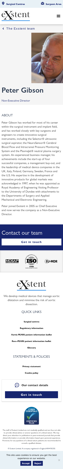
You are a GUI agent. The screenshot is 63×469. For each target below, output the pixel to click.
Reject (37, 463)
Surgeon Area (53, 4)
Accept (26, 463)
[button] (58, 16)
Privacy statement (31, 366)
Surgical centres (31, 321)
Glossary (31, 347)
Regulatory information (31, 328)
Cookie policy (31, 373)
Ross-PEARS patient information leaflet (31, 341)
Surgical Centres (15, 4)
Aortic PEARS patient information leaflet (31, 334)
